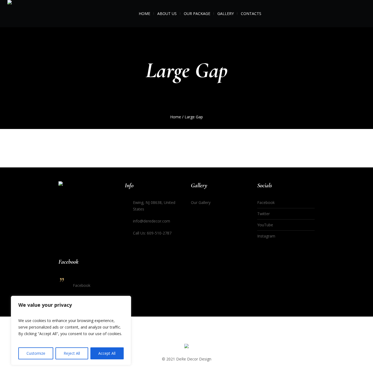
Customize (35, 353)
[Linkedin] (333, 14)
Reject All (72, 353)
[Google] (347, 14)
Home (175, 116)
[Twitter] (354, 14)
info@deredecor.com (151, 221)
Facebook (266, 202)
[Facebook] (340, 14)
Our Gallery (201, 202)
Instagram (266, 236)
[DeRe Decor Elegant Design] (186, 347)
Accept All (107, 353)
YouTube (265, 224)
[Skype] (362, 14)
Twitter (263, 213)
